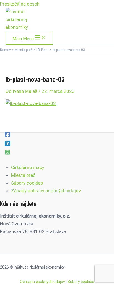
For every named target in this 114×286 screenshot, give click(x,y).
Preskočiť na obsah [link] (20, 4)
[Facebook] (7, 134)
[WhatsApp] (7, 152)
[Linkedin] (7, 143)
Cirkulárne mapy (27, 167)
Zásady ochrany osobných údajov (46, 190)
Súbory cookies (27, 183)
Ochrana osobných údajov (42, 281)
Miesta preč (23, 175)
